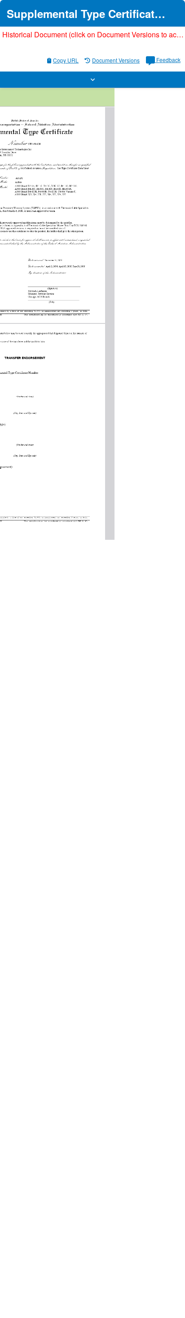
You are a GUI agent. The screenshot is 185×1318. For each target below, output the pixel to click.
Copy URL (66, 60)
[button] (92, 80)
